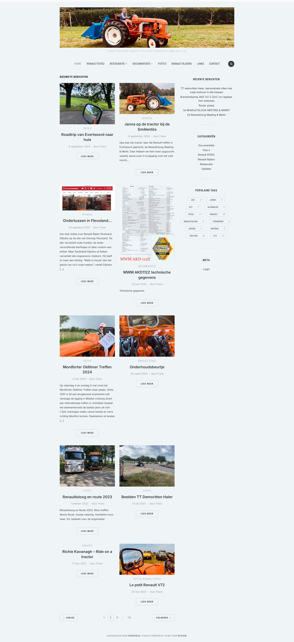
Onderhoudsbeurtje (147, 367)
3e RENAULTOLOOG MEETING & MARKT (206, 110)
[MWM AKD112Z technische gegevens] (147, 223)
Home (77, 63)
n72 (194, 207)
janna (216, 200)
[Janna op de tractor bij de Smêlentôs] (147, 98)
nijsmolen (216, 207)
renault (217, 214)
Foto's (87, 128)
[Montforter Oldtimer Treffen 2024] (87, 335)
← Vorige (69, 617)
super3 (195, 228)
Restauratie (117, 63)
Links (200, 63)
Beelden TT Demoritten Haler (147, 497)
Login (206, 269)
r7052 (194, 214)
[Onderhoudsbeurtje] (147, 335)
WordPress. (134, 636)
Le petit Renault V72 (147, 585)
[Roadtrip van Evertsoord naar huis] (87, 103)
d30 (196, 200)
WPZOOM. (182, 636)
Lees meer (87, 156)
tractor (197, 236)
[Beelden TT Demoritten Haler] (147, 465)
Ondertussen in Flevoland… (87, 220)
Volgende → (163, 617)
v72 (218, 236)
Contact (214, 63)
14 (129, 617)
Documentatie (141, 63)
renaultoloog (194, 221)
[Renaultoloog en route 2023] (87, 465)
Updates (147, 118)
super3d (218, 228)
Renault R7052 (95, 63)
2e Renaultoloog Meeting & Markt (206, 114)
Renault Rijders (182, 63)
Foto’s (162, 63)
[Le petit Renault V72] (147, 559)
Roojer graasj (206, 105)
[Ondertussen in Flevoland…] (87, 197)
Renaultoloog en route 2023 (87, 497)
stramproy (221, 221)
